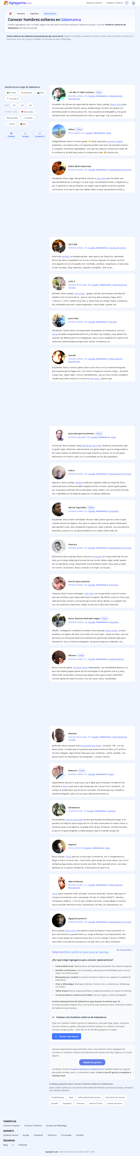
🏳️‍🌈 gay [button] (23, 124)
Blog (5, 1144)
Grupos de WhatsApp (56, 1125)
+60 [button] (30, 105)
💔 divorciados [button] (27, 112)
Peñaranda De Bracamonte (89, 1097)
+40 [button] (13, 105)
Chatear (11, 136)
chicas (55, 334)
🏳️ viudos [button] (11, 124)
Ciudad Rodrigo (116, 659)
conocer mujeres (115, 141)
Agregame (20, 3)
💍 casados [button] (28, 118)
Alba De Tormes (95, 1103)
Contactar (38, 1135)
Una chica (89, 593)
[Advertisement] (70, 63)
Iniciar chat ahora (66, 1036)
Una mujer (80, 293)
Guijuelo (113, 321)
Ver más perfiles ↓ (124, 950)
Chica (68, 856)
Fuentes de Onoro (117, 247)
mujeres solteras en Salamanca (86, 1069)
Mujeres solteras (94, 3)
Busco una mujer (74, 819)
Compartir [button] (40, 136)
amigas (65, 256)
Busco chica (116, 104)
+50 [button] (22, 105)
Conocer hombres (32, 1125)
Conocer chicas (80, 667)
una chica (101, 178)
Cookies (80, 1135)
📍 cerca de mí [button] (13, 98)
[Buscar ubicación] (127, 3)
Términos (52, 1135)
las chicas (95, 378)
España (91, 96)
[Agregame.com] (10, 14)
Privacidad (66, 1135)
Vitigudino (114, 511)
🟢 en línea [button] (11, 92)
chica (65, 786)
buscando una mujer (92, 445)
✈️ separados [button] (12, 118)
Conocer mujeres (11, 1125)
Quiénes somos (10, 1135)
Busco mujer (111, 630)
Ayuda (26, 1135)
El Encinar (113, 584)
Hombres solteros (115, 3)
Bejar (108, 133)
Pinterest (22, 1144)
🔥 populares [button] (26, 92)
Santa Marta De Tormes (120, 169)
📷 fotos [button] (40, 92)
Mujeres (79, 482)
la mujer (97, 556)
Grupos (25, 136)
